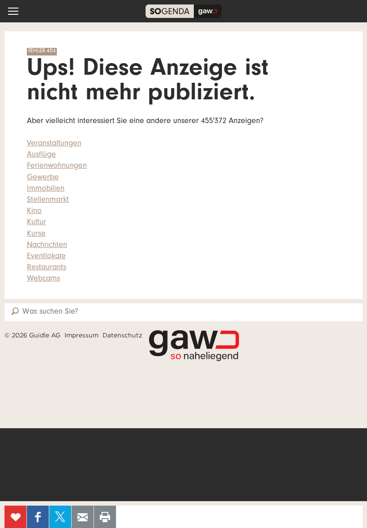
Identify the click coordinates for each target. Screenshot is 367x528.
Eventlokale (46, 257)
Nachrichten (47, 246)
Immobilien (45, 189)
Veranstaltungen (54, 144)
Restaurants (46, 268)
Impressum (81, 335)
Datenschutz (122, 335)
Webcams (43, 279)
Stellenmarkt (48, 200)
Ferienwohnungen (57, 166)
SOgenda (183, 11)
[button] (13, 11)
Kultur (36, 223)
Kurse (36, 234)
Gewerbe (43, 178)
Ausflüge (41, 155)
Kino (34, 212)
